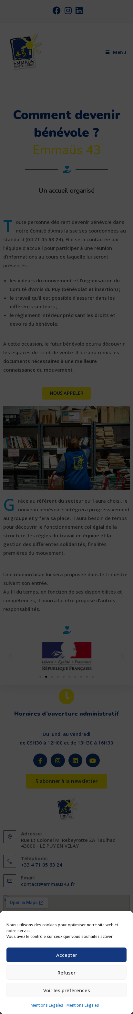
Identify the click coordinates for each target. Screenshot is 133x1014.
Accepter (66, 955)
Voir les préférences (66, 990)
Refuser (66, 972)
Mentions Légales (47, 1005)
